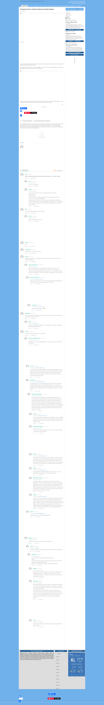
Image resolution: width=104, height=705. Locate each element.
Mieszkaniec (36, 323)
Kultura (30, 6)
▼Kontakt (78, 6)
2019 (57, 675)
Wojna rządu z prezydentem (71, 44)
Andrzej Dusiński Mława (27, 120)
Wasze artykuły (58, 6)
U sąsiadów (72, 6)
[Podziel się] (41, 115)
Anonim (39, 428)
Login (22, 142)
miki (34, 183)
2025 (57, 656)
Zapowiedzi (51, 6)
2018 (57, 679)
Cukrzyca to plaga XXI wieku (71, 22)
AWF (35, 217)
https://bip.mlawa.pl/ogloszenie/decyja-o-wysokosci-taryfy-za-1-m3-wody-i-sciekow (42, 176)
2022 (57, 666)
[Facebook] (41, 111)
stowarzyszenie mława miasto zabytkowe (42, 120)
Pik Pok (35, 340)
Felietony (45, 6)
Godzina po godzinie (74, 674)
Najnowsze (67, 16)
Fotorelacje (66, 6)
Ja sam (35, 266)
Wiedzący (37, 548)
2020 (57, 672)
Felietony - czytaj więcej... (74, 52)
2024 (57, 660)
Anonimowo (39, 395)
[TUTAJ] (37, 127)
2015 (57, 688)
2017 (57, 682)
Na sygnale (35, 6)
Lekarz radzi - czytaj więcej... (74, 29)
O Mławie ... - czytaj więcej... (75, 41)
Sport (40, 6)
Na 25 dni (81, 674)
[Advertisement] (41, 52)
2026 (58, 653)
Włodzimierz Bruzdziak (42, 415)
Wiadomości (24, 6)
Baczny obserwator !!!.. (39, 279)
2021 (57, 669)
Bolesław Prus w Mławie (71, 33)
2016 (57, 685)
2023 (57, 663)
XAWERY (39, 582)
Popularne (69, 13)
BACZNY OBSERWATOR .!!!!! (40, 367)
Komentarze (68, 18)
